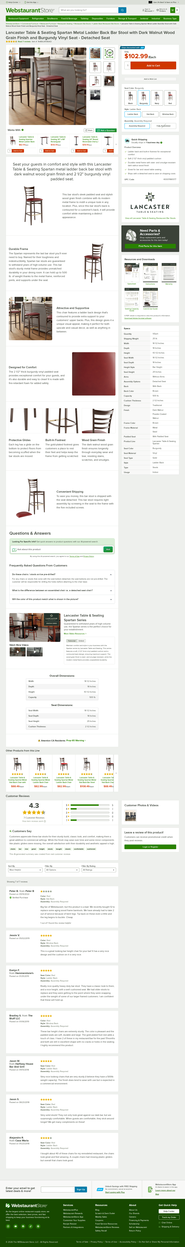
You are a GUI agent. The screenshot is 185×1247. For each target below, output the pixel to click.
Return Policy (135, 1231)
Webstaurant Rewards (73, 1213)
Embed (81, 641)
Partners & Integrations (73, 1227)
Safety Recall (101, 1231)
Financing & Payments (139, 1220)
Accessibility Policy (128, 1242)
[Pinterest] (38, 1226)
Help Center (13, 2)
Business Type (170, 18)
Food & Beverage (69, 18)
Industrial (156, 18)
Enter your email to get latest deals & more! (20, 1189)
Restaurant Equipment (18, 18)
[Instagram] (8, 1226)
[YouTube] (15, 1226)
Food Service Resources (106, 1224)
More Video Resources (74, 633)
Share (90, 130)
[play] (35, 627)
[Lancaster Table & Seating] (150, 202)
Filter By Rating (88, 866)
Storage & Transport (127, 18)
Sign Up (81, 1189)
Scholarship (134, 1224)
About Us (133, 1210)
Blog (97, 1210)
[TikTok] (30, 1226)
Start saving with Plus (115, 1192)
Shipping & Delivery (170, 1227)
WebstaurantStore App (73, 1217)
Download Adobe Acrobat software (137, 318)
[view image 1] (130, 816)
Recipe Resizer (70, 1224)
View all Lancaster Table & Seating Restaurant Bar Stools (150, 218)
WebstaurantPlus (70, 1210)
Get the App (31, 2)
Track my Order (169, 1217)
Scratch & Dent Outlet (105, 1213)
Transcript (72, 641)
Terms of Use (75, 556)
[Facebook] (23, 1226)
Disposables (97, 18)
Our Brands (134, 1213)
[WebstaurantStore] (29, 1205)
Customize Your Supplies (74, 1220)
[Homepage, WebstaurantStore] (30, 10)
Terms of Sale (82, 1242)
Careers (132, 1217)
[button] (95, 53)
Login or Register (150, 847)
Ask (108, 549)
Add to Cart (17, 151)
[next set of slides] (116, 144)
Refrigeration (38, 18)
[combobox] (88, 10)
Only (126, 52)
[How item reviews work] (45, 821)
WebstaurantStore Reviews (107, 1227)
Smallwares (52, 18)
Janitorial (144, 18)
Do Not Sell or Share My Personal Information (159, 1242)
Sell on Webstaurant (138, 1227)
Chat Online (167, 1223)
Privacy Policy (88, 556)
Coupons (99, 1220)
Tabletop (84, 18)
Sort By (11, 866)
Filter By (48, 866)
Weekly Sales (101, 1217)
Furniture (111, 18)
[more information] (161, 142)
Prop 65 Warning (75, 740)
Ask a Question (108, 130)
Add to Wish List (150, 79)
